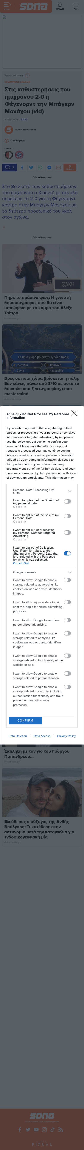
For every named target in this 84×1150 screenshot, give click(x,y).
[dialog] (42, 575)
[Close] (76, 414)
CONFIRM (25, 720)
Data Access (42, 736)
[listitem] (42, 491)
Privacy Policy (66, 736)
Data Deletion (17, 736)
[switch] (67, 501)
